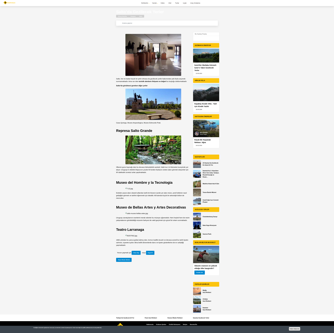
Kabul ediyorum (294, 329)
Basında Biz (193, 324)
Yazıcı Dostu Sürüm (124, 260)
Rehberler (144, 3)
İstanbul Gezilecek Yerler (201, 318)
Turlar (177, 3)
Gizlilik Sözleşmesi (174, 324)
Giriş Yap (136, 252)
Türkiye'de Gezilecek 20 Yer (125, 318)
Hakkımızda (149, 324)
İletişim (185, 324)
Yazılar (154, 3)
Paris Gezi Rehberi (151, 318)
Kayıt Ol (150, 252)
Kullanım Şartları (161, 324)
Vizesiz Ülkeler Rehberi (174, 318)
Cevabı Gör (199, 272)
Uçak (184, 3)
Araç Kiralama (195, 3)
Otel (169, 3)
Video (163, 3)
